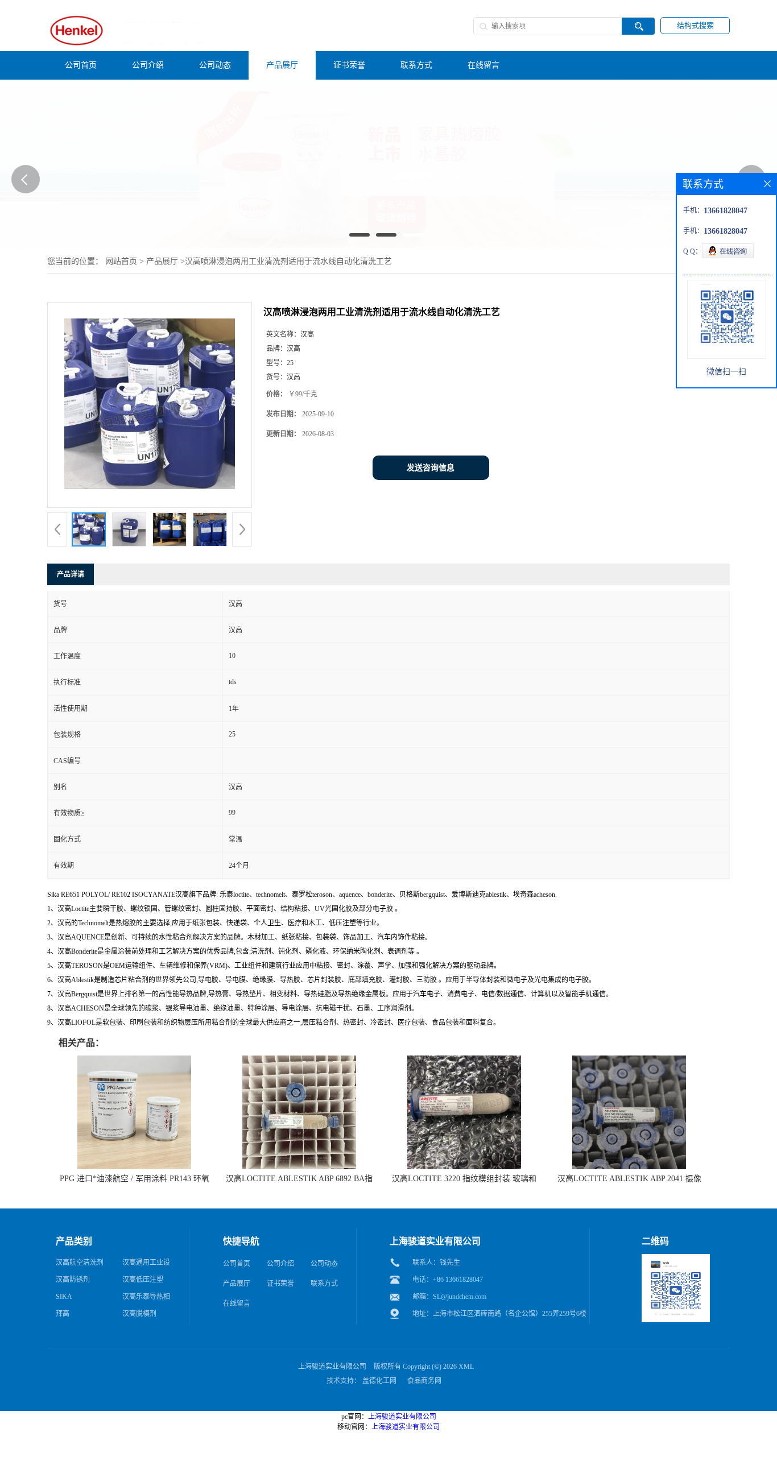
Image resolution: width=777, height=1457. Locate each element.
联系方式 (324, 1284)
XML (466, 1367)
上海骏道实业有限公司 (332, 1367)
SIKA (64, 1297)
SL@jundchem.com (459, 1297)
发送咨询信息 (430, 467)
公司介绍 (280, 1264)
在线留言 (236, 1303)
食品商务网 (424, 1381)
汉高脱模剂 (139, 1314)
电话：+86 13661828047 (447, 1280)
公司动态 (324, 1264)
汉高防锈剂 (73, 1280)
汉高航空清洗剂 (80, 1262)
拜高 (62, 1314)
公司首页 (236, 1264)
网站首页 (121, 261)
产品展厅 (162, 261)
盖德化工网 (379, 1381)
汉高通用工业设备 (146, 1265)
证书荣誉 (280, 1284)
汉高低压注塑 (142, 1280)
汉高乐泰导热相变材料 (146, 1299)
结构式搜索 (695, 25)
